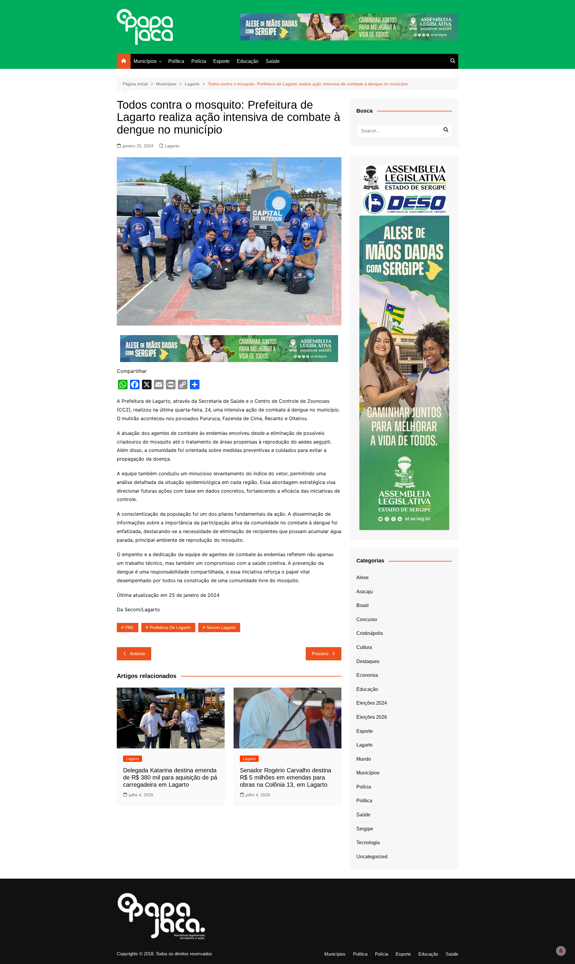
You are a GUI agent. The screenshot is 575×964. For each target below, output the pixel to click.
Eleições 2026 (371, 717)
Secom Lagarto (221, 627)
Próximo (320, 653)
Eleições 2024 (371, 703)
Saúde (273, 61)
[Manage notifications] (561, 951)
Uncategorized (372, 856)
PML (129, 627)
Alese (362, 577)
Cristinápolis (369, 633)
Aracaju (364, 591)
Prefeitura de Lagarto (170, 627)
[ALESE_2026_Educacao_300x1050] (404, 372)
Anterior (137, 653)
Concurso (366, 619)
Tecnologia (368, 842)
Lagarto (172, 145)
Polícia (198, 61)
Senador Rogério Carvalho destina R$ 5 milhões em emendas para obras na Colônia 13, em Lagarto (285, 777)
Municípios (145, 61)
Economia (367, 675)
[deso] (404, 202)
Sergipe (364, 828)
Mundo (363, 759)
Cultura (364, 647)
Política (176, 61)
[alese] (404, 177)
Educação (247, 61)
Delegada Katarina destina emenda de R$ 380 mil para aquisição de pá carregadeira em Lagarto (170, 777)
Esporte (221, 61)
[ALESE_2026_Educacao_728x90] (349, 26)
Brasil (362, 605)
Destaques (367, 661)
